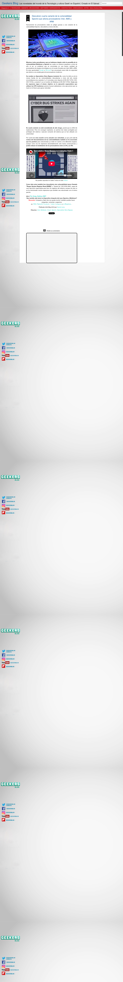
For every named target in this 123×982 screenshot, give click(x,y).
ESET (44, 196)
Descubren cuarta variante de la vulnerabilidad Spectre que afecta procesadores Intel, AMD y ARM (51, 18)
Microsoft (48, 70)
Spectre (54, 210)
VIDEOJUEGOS (78, 8)
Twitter (53, 204)
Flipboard (40, 204)
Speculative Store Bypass (65, 210)
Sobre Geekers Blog (96, 8)
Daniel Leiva (61, 207)
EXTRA (86, 8)
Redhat (39, 196)
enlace (66, 180)
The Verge (33, 196)
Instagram (58, 204)
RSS (34, 204)
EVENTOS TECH (67, 8)
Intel (38, 210)
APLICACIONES (34, 8)
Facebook (46, 204)
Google (41, 70)
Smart (49, 210)
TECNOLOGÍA (15, 8)
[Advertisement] (87, 45)
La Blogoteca (67, 204)
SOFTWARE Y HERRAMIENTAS (50, 8)
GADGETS (25, 8)
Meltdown (44, 210)
